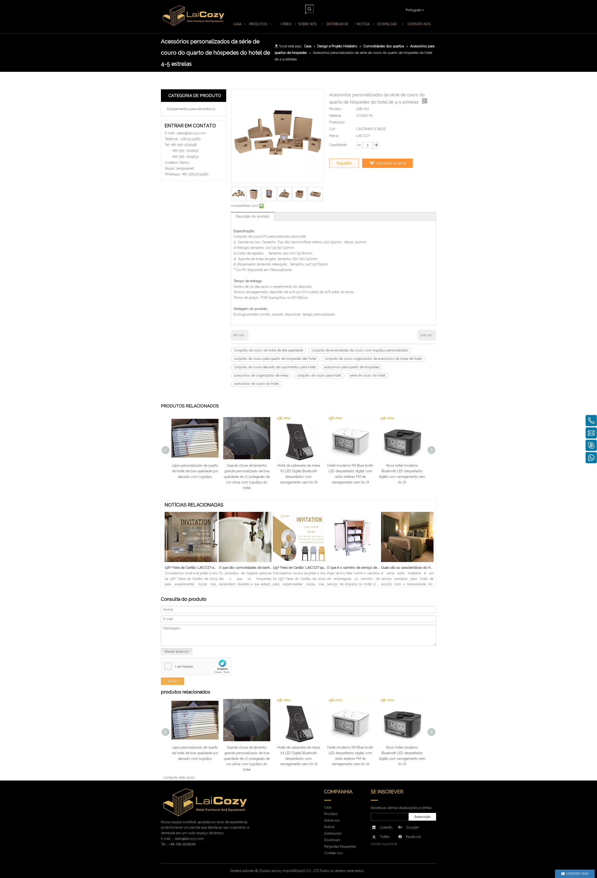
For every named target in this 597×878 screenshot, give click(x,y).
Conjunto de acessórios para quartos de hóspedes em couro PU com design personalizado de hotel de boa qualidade (424, 476)
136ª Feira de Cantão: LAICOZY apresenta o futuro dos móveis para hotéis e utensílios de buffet (191, 567)
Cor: (332, 129)
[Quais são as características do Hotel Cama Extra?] (407, 562)
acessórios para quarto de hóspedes (352, 367)
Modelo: (335, 109)
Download (332, 840)
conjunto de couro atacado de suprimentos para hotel (275, 367)
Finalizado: (337, 122)
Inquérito (344, 163)
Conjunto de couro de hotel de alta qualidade (268, 350)
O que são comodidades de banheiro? (245, 567)
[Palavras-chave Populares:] (309, 9)
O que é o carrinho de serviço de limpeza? (353, 567)
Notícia (329, 827)
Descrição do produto (252, 216)
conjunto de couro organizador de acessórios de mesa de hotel (373, 359)
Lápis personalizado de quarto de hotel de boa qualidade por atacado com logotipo (171, 753)
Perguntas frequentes (340, 846)
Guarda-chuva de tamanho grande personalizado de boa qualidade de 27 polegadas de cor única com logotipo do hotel (217, 476)
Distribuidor (333, 833)
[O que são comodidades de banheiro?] (245, 562)
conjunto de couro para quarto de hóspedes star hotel (275, 359)
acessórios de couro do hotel (256, 383)
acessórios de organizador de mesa (261, 375)
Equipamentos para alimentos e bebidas (195, 109)
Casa (327, 807)
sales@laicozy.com (191, 133)
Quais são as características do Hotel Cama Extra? (407, 567)
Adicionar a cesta (391, 163)
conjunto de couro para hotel (319, 375)
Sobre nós (332, 820)
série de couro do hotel (367, 375)
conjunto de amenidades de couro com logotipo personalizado (359, 350)
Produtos (331, 814)
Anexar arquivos (177, 651)
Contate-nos (333, 853)
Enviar (172, 681)
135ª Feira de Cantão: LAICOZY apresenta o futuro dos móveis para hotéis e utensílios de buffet (299, 567)
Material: (335, 116)
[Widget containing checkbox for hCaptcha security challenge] (196, 666)
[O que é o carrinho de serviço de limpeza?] (353, 562)
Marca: (334, 136)
